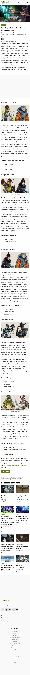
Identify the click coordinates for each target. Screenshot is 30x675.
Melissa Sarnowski (20, 501)
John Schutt (4, 530)
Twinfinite (15, 633)
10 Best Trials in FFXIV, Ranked (20, 566)
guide (12, 458)
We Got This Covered (15, 643)
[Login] (27, 2)
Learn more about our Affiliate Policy (8, 479)
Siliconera (15, 641)
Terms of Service (5, 617)
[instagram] (6, 609)
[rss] (2, 609)
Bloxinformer (15, 660)
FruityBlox (15, 658)
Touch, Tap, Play (15, 656)
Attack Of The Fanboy (15, 637)
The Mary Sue (15, 654)
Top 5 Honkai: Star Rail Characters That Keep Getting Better (22, 518)
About (2, 615)
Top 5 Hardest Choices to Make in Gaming (7, 498)
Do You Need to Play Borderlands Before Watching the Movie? (7, 546)
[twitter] (9, 609)
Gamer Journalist (15, 647)
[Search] (18, 2)
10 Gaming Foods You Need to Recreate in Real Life (22, 498)
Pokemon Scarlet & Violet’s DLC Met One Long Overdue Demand (7, 568)
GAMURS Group (26, 665)
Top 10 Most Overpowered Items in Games (22, 546)
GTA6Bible (15, 662)
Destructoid (15, 645)
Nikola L (3, 501)
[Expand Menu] (24, 2)
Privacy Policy (4, 619)
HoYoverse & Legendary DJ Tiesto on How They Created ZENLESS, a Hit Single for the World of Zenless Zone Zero (7, 522)
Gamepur (15, 635)
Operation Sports (15, 652)
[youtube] (16, 609)
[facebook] (13, 609)
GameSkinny (15, 649)
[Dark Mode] (21, 2)
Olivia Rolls (3, 573)
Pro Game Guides (15, 631)
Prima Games (15, 639)
